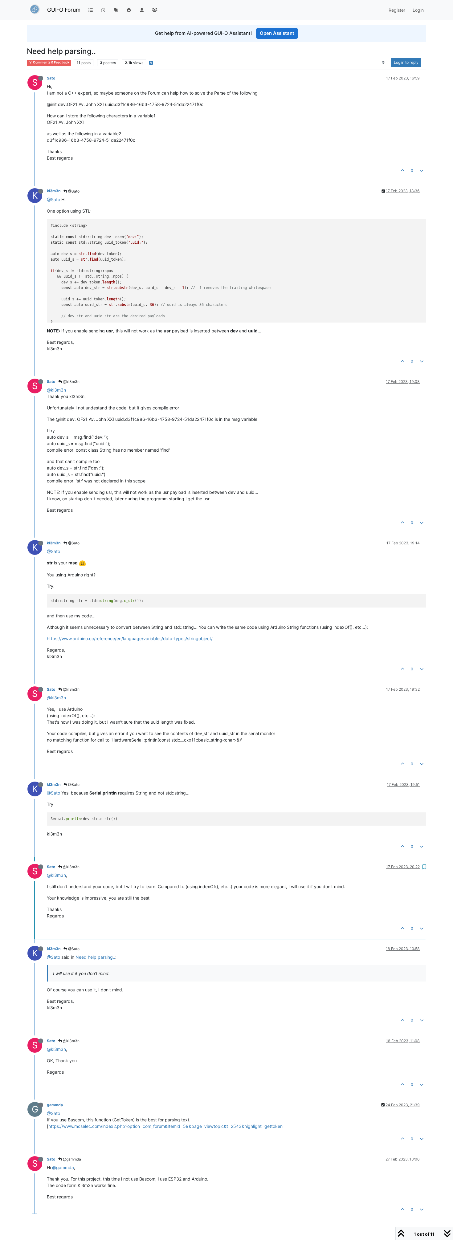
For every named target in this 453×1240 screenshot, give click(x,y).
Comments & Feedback (50, 62)
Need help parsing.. (95, 957)
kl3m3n (54, 191)
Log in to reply (406, 62)
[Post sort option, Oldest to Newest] (383, 62)
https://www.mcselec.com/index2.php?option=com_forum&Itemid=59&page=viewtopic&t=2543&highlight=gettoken (165, 1126)
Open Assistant (277, 33)
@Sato (73, 191)
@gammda (71, 1159)
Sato (51, 78)
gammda (55, 1105)
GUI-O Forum (63, 9)
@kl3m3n (71, 381)
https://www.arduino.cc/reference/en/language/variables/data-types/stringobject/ (130, 638)
